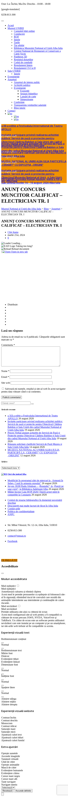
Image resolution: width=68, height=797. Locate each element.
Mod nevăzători (9, 606)
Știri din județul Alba (17, 474)
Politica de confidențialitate (21, 511)
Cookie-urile (14, 508)
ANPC (11, 514)
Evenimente (13, 76)
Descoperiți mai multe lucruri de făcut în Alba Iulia (33, 505)
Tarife (17, 42)
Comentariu (8, 345)
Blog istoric (19, 108)
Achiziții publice (22, 85)
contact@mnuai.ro (17, 535)
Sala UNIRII (14, 71)
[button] (2, 642)
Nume (5, 371)
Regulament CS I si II (25, 68)
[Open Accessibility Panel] (2, 794)
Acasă (11, 25)
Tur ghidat (19, 45)
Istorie (17, 39)
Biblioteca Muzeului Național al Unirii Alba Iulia (38, 48)
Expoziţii (24, 90)
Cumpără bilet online (24, 31)
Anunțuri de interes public (27, 82)
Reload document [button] (20, 249)
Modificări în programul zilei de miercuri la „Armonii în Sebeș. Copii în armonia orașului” (35, 482)
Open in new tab (19, 251)
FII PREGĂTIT (9, 560)
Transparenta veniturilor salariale (30, 105)
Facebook (12, 541)
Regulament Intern (23, 65)
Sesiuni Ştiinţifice (29, 93)
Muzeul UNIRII (16, 28)
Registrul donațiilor (23, 59)
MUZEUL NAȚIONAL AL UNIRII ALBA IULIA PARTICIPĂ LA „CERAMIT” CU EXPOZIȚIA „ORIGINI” (33, 163)
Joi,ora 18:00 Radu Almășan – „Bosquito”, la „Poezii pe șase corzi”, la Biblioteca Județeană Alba (36, 487)
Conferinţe (19, 102)
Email (5, 377)
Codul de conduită (23, 62)
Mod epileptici (8, 586)
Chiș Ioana (13, 232)
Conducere (19, 34)
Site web (5, 382)
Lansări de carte (28, 96)
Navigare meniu (9, 784)
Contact (11, 110)
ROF (16, 36)
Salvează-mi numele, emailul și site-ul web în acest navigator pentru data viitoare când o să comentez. (33, 390)
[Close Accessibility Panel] (2, 573)
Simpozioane (26, 99)
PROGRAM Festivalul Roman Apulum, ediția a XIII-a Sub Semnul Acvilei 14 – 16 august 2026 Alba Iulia (31, 181)
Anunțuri (12, 79)
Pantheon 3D (20, 56)
